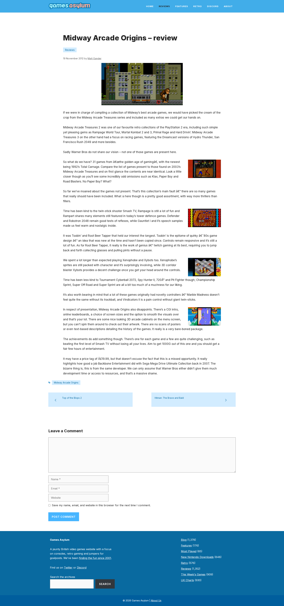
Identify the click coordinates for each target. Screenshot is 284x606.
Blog (184, 539)
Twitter (68, 567)
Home (150, 6)
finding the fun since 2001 (95, 558)
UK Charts (187, 580)
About (228, 6)
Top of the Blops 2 (72, 398)
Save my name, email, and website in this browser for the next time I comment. (101, 505)
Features (181, 6)
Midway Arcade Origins (66, 382)
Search (105, 584)
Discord (213, 6)
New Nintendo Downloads (197, 557)
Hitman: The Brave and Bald (169, 398)
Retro (197, 6)
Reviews (164, 6)
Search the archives (62, 577)
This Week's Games (193, 574)
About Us (156, 600)
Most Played (188, 551)
